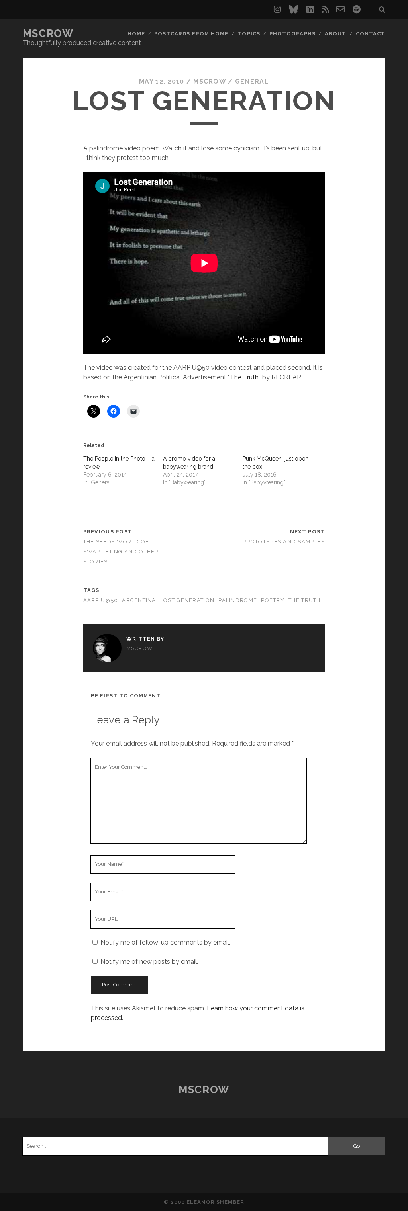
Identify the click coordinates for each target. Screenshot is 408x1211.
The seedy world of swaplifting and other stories (121, 551)
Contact (370, 34)
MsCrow (48, 33)
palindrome (237, 600)
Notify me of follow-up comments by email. (165, 942)
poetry (272, 600)
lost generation (187, 600)
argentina (139, 600)
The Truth (244, 377)
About (335, 34)
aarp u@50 (100, 600)
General (252, 81)
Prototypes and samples (284, 542)
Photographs (292, 34)
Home (136, 34)
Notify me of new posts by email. (149, 961)
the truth (304, 600)
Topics (248, 34)
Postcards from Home (191, 34)
